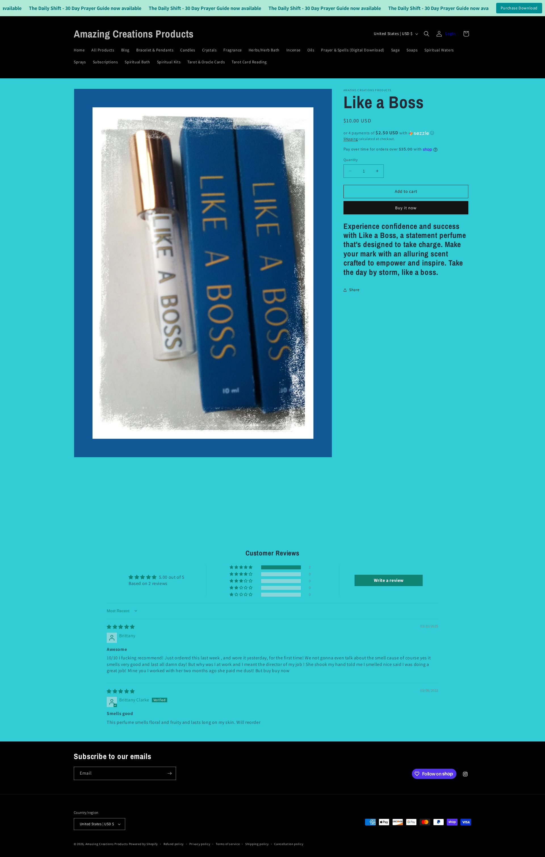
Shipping (350, 139)
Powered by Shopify (143, 844)
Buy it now (406, 207)
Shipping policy (257, 844)
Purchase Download (519, 8)
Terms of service (228, 844)
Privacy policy (199, 844)
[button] (426, 34)
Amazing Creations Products (107, 844)
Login (450, 33)
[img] (121, 627)
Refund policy (174, 844)
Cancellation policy (288, 844)
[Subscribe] (169, 773)
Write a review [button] (389, 580)
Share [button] (354, 289)
